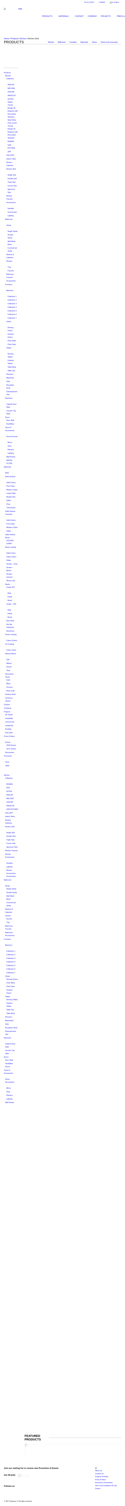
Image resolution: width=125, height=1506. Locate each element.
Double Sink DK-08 (35, 452)
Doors (94, 42)
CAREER (102, 2)
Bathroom (62, 42)
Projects (106, 16)
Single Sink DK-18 (34, 1101)
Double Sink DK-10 (35, 533)
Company (92, 16)
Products (47, 16)
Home (6, 39)
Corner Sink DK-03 (35, 128)
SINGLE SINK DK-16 (34, 1263)
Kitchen (23, 39)
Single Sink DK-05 (34, 858)
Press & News (100, 1480)
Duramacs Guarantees (104, 1482)
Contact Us (99, 1474)
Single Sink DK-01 (34, 696)
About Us (98, 1471)
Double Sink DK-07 (35, 371)
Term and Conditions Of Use (106, 1486)
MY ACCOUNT (89, 2)
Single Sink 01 (32, 614)
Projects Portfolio (101, 1476)
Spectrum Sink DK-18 (36, 1344)
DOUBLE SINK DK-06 (35, 939)
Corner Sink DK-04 (35, 209)
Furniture (73, 42)
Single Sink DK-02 (34, 777)
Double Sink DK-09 (35, 1182)
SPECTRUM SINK (33, 1020)
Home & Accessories (109, 42)
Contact (79, 16)
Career (97, 1488)
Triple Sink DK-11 (34, 290)
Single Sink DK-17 (34, 1425)
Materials (64, 16)
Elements (84, 42)
